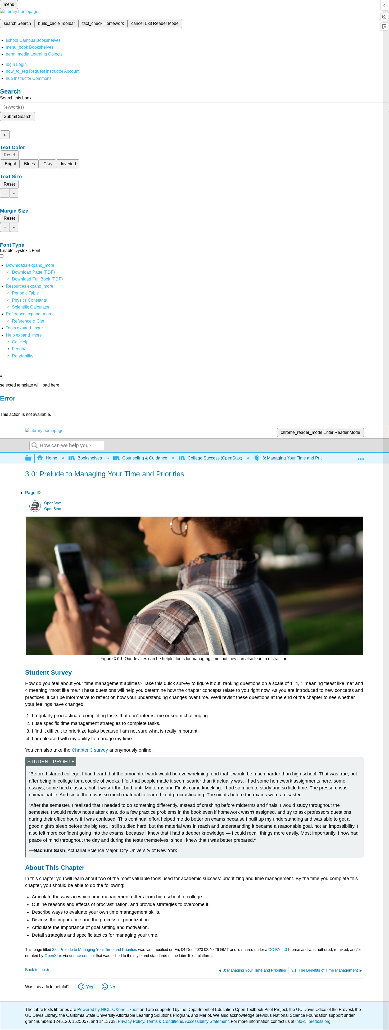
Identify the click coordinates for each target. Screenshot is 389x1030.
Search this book (15, 98)
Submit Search (17, 116)
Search (34, 445)
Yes (89, 987)
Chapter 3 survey (90, 750)
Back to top (35, 969)
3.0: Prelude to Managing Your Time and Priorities (94, 949)
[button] (21, 349)
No (112, 987)
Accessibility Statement (207, 1021)
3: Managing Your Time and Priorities (297, 458)
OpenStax (52, 503)
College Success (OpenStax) (215, 458)
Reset (9, 155)
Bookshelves (89, 458)
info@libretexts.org (312, 1021)
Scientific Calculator (30, 307)
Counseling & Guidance (144, 458)
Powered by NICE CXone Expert (108, 1009)
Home (51, 458)
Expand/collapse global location (361, 457)
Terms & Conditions (164, 1021)
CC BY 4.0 (277, 949)
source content (82, 955)
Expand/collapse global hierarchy (31, 458)
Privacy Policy (131, 1021)
